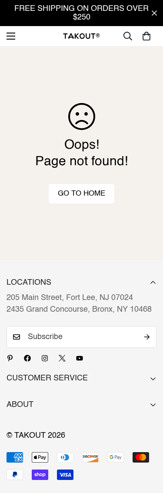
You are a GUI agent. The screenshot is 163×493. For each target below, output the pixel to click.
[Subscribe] (146, 337)
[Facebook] (27, 358)
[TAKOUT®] (81, 36)
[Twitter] (62, 358)
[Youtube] (79, 358)
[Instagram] (44, 358)
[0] (146, 36)
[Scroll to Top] (147, 447)
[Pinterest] (10, 358)
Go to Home (81, 193)
